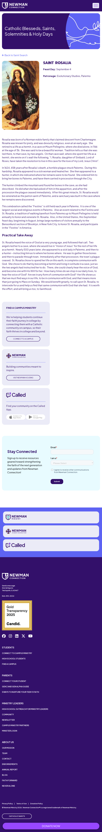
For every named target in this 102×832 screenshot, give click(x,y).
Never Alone (8, 786)
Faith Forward (9, 780)
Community (8, 714)
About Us (8, 742)
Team (4, 753)
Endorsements (10, 764)
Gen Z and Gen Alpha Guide (15, 686)
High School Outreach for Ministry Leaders (25, 709)
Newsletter (8, 720)
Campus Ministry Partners (15, 725)
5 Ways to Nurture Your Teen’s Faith (20, 692)
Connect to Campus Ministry (17, 653)
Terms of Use (21, 804)
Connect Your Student (14, 681)
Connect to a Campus (23, 339)
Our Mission (8, 748)
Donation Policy (36, 804)
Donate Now (51, 826)
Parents (7, 675)
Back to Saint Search (15, 55)
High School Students (14, 658)
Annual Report (10, 769)
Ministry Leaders (13, 703)
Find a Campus (9, 664)
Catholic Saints (17, 816)
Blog (5, 775)
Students (8, 647)
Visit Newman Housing (23, 378)
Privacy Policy (7, 804)
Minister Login (9, 731)
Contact (6, 758)
